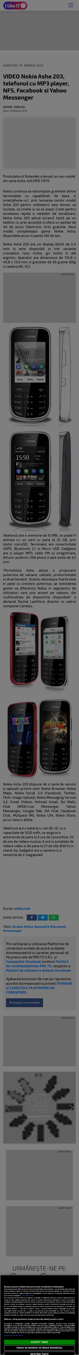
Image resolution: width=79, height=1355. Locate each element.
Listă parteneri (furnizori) (13, 1335)
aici (18, 1309)
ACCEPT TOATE (39, 1342)
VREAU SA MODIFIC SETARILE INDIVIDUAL (39, 1348)
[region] (39, 1315)
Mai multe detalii (28, 1295)
